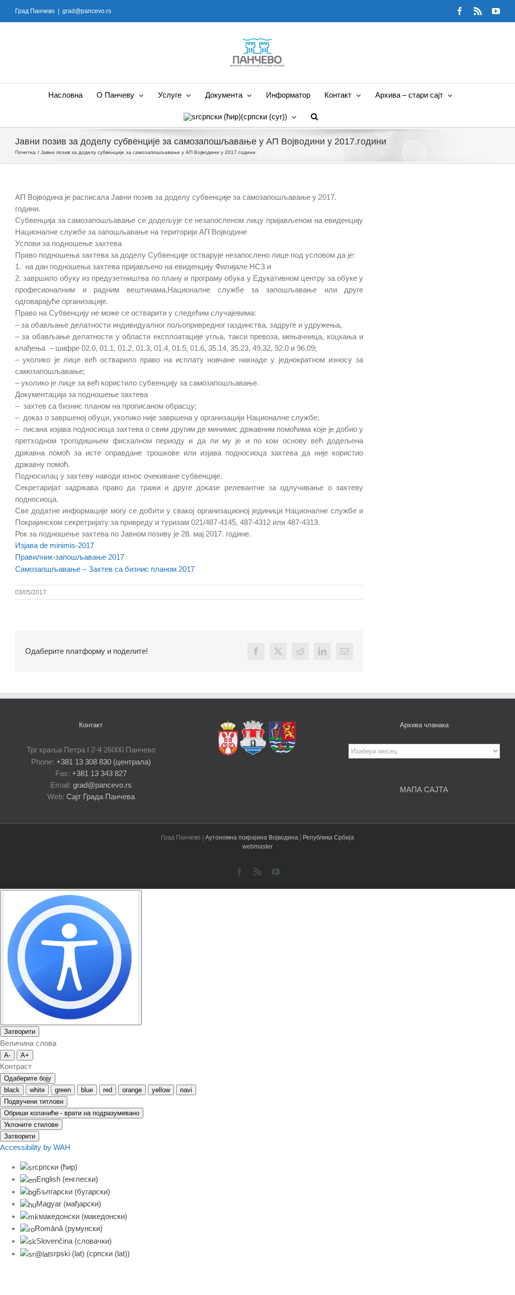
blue (87, 1090)
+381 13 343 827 (99, 773)
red (107, 1090)
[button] (314, 116)
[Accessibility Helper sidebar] (71, 957)
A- (7, 1055)
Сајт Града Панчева (100, 796)
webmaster (257, 846)
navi (186, 1090)
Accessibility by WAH (35, 1147)
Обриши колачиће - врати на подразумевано (71, 1113)
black (12, 1090)
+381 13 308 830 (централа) (103, 761)
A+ (25, 1055)
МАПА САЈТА (424, 789)
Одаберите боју (27, 1078)
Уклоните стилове (31, 1124)
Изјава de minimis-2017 (54, 545)
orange (132, 1090)
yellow (161, 1090)
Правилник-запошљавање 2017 (69, 557)
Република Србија (328, 837)
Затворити (19, 1031)
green (63, 1090)
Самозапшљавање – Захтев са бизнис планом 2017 (105, 569)
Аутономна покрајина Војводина (252, 837)
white (37, 1090)
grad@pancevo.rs (86, 11)
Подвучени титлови (33, 1101)
